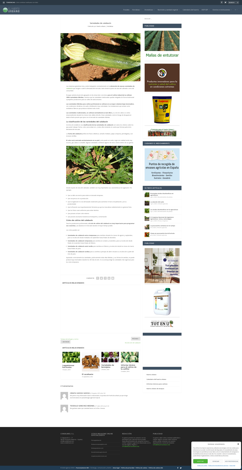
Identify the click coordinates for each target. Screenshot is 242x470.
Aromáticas (149, 10)
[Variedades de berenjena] (110, 357)
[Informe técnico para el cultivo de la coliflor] (129, 357)
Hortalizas (136, 10)
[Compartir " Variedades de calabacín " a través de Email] (113, 278)
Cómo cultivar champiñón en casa (26, 2)
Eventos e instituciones (221, 10)
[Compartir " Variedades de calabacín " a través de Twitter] (101, 278)
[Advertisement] (100, 309)
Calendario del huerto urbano (156, 379)
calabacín (69, 88)
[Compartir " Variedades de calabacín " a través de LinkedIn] (109, 278)
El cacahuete (87, 374)
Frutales (126, 10)
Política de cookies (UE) (156, 468)
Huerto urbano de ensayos (155, 388)
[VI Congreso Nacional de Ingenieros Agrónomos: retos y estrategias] (147, 218)
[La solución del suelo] (147, 203)
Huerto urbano (101, 26)
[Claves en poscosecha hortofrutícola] (147, 234)
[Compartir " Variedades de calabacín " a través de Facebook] (98, 278)
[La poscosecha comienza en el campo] (147, 227)
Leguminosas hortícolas (68, 366)
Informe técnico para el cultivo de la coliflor (128, 367)
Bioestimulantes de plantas (165, 197)
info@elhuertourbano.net (130, 446)
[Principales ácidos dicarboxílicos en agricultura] (147, 194)
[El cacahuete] (90, 362)
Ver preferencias (231, 461)
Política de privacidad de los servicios (218, 465)
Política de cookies (202, 465)
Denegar (216, 461)
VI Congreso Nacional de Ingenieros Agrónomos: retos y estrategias (162, 218)
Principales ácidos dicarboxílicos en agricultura (161, 194)
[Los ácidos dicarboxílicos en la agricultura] (147, 210)
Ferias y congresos (163, 221)
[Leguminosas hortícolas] (71, 357)
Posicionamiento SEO (82, 468)
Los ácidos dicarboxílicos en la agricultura (164, 209)
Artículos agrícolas (163, 204)
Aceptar (200, 461)
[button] (238, 444)
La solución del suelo (157, 202)
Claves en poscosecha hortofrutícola (162, 233)
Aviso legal (232, 465)
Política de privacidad (127, 468)
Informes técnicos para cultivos (157, 384)
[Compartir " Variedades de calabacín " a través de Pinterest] (105, 278)
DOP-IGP (205, 10)
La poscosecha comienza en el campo (162, 226)
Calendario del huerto (191, 10)
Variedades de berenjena (107, 366)
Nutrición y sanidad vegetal (168, 10)
